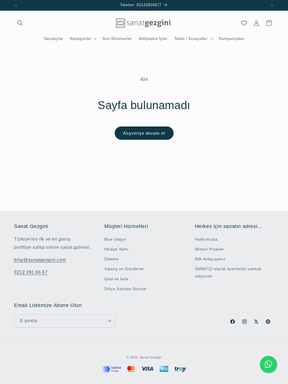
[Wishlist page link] (244, 23)
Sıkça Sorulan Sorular (125, 288)
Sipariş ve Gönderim (124, 268)
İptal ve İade (116, 279)
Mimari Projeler (209, 249)
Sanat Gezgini (150, 357)
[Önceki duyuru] (16, 5)
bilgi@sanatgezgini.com (40, 259)
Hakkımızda (206, 239)
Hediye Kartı (116, 249)
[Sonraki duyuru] (272, 5)
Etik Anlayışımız (210, 259)
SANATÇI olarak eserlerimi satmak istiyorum (228, 272)
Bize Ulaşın (115, 239)
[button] (20, 23)
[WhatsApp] (268, 364)
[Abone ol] (109, 320)
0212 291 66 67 (31, 272)
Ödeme (111, 259)
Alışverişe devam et (144, 133)
